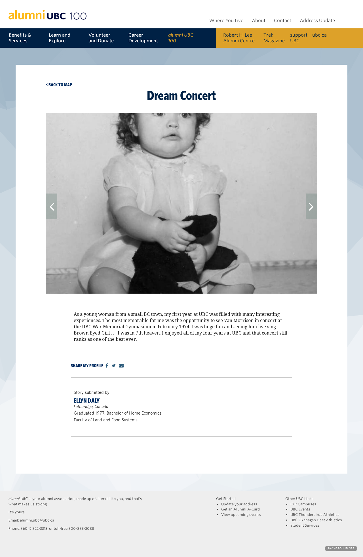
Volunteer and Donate (101, 37)
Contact (282, 20)
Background (341, 548)
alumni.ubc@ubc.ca (37, 520)
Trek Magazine (274, 37)
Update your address (239, 504)
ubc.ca (319, 35)
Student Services (304, 525)
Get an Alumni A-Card (240, 509)
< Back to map (59, 84)
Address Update (317, 20)
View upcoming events (241, 514)
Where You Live (226, 20)
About (258, 20)
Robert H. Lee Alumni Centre (239, 37)
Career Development (143, 37)
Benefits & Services (20, 37)
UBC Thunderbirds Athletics (314, 514)
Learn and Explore (59, 37)
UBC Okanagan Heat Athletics (316, 520)
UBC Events (300, 509)
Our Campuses (303, 504)
